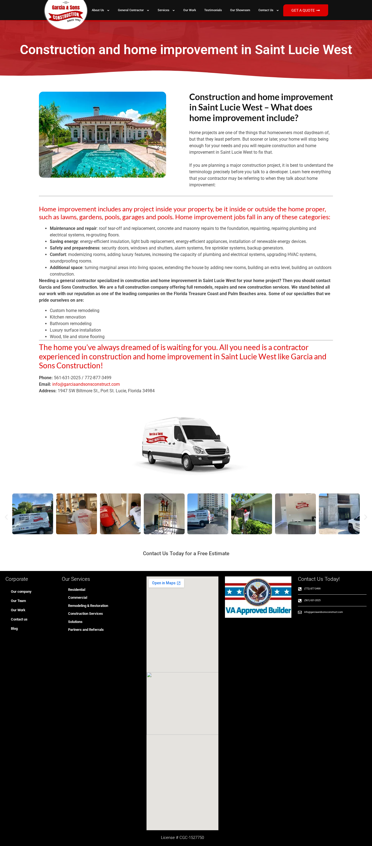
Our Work (189, 10)
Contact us (265, 10)
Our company (21, 591)
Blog (14, 628)
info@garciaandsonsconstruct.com (86, 384)
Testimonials (213, 10)
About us (98, 10)
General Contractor (131, 10)
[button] (6, 517)
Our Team (18, 601)
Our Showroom (240, 10)
